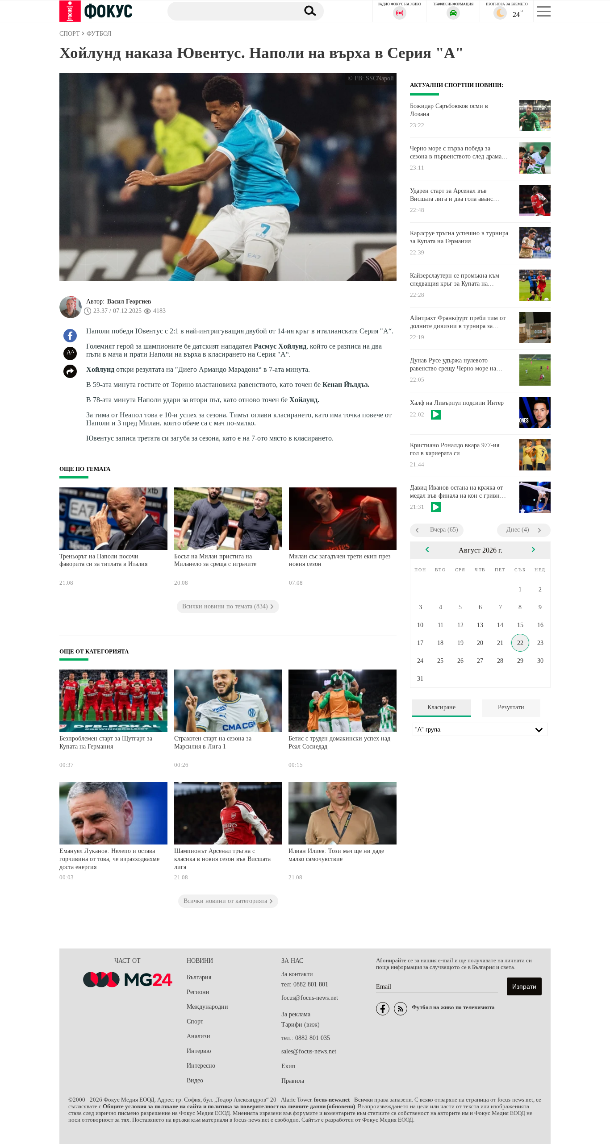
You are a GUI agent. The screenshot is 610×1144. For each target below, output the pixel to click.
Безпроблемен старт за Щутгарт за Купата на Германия (105, 742)
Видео (195, 1080)
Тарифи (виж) (300, 1024)
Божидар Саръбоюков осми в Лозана (449, 110)
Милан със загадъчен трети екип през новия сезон (340, 560)
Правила (292, 1080)
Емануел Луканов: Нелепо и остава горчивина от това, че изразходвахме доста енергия (109, 859)
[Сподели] (70, 371)
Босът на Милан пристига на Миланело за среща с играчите (215, 560)
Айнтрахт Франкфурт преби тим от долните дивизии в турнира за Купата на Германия (458, 322)
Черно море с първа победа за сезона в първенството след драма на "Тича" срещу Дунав (455, 152)
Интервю (199, 1051)
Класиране (441, 707)
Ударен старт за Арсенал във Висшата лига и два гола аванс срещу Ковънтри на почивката (451, 195)
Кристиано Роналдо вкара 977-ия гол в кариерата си (454, 449)
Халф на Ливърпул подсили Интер (457, 402)
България (199, 977)
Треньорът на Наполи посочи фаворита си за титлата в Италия (103, 560)
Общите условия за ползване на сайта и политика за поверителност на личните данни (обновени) (229, 1106)
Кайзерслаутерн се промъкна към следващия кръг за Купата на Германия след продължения (454, 279)
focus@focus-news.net (309, 997)
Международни (207, 1006)
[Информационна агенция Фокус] (382, 1008)
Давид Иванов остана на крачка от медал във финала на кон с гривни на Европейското (456, 491)
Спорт (195, 1021)
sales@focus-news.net (308, 1051)
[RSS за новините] (400, 1008)
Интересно (201, 1065)
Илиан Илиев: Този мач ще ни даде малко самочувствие (336, 855)
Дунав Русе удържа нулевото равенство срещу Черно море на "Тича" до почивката (453, 364)
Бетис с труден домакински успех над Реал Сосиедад (339, 742)
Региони (198, 992)
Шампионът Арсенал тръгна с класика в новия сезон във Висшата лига (222, 859)
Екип (288, 1066)
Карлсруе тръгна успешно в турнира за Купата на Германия (459, 237)
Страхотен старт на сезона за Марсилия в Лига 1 (212, 742)
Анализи (198, 1036)
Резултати (511, 707)
